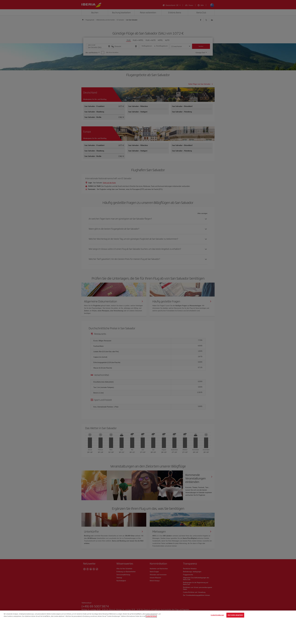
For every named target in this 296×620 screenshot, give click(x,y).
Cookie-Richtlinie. (151, 616)
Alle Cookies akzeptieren (235, 615)
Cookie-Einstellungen (217, 615)
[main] (148, 615)
